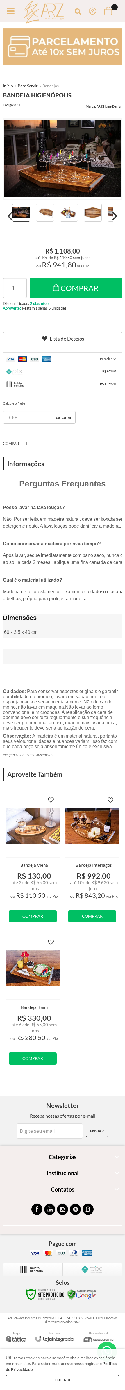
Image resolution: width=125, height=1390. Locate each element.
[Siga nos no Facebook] (37, 1209)
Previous (10, 216)
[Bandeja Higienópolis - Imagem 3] (69, 213)
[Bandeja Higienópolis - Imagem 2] (45, 213)
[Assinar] (97, 1131)
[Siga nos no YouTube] (50, 1209)
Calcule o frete (14, 403)
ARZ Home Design (109, 106)
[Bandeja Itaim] (33, 1003)
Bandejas (50, 85)
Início (8, 85)
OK (63, 417)
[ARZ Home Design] (44, 11)
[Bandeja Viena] (33, 861)
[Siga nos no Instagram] (62, 1209)
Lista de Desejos (67, 339)
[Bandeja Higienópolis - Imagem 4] (93, 213)
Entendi (62, 1379)
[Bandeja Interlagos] (92, 861)
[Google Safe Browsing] (81, 1294)
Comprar (79, 288)
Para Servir (28, 85)
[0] (108, 11)
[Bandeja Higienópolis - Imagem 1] (21, 213)
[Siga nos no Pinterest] (75, 1209)
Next (115, 216)
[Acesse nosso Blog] (88, 1209)
